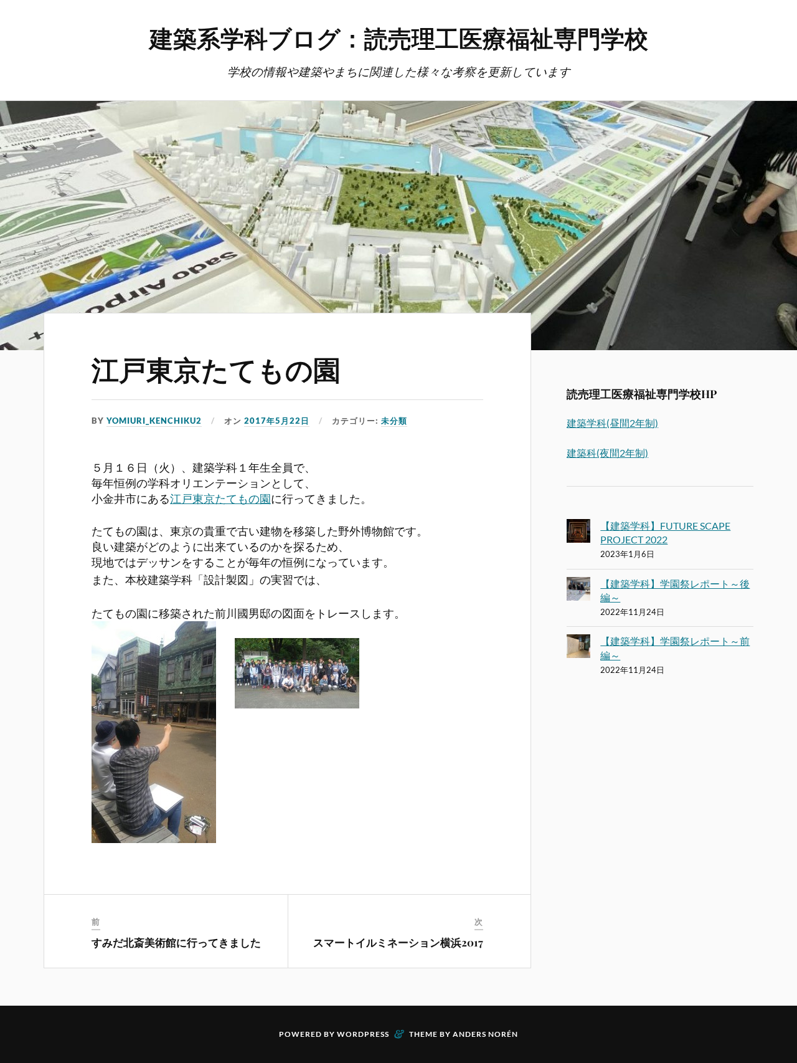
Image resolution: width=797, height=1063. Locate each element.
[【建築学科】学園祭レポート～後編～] (578, 590)
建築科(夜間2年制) (607, 453)
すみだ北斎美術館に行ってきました (176, 942)
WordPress (363, 1034)
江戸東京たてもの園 (216, 368)
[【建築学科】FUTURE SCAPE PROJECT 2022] (578, 532)
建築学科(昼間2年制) (612, 423)
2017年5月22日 (276, 421)
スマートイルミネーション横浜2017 (398, 942)
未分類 (394, 421)
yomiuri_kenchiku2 (154, 421)
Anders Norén (485, 1034)
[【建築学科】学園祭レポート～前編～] (578, 648)
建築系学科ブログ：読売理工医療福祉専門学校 (398, 38)
